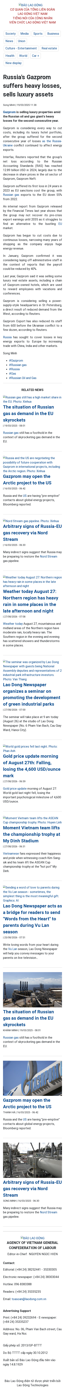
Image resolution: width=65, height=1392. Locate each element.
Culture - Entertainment (21, 48)
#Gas (12, 373)
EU (60, 224)
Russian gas (11, 195)
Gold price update (15, 788)
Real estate (49, 48)
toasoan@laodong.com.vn (29, 1299)
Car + (35, 56)
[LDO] (32, 399)
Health (9, 56)
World (23, 56)
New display (13, 63)
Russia (7, 337)
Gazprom (9, 112)
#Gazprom (16, 360)
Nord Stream (48, 556)
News (9, 41)
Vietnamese (11, 853)
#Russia (14, 369)
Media (24, 33)
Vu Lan (12, 949)
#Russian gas (18, 365)
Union (21, 41)
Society (10, 33)
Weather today (13, 624)
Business (53, 33)
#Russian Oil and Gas (22, 378)
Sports (37, 33)
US (25, 496)
